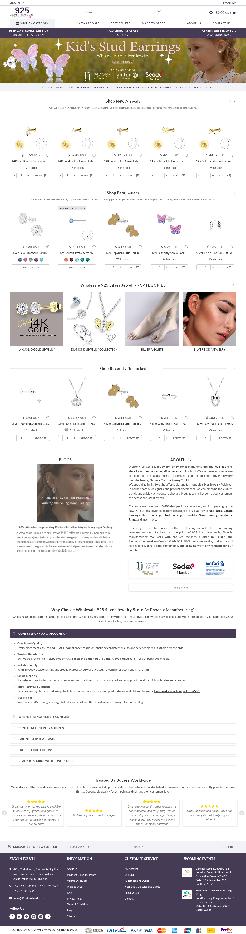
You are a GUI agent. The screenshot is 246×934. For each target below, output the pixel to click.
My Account (229, 2)
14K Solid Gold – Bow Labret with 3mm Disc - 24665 (215, 161)
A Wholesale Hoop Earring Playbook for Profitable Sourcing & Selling (65, 527)
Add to (39, 175)
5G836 (208, 909)
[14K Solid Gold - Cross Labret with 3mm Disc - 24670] (123, 132)
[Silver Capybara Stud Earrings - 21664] (123, 224)
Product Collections (35, 750)
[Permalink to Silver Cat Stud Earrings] (65, 493)
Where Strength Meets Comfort (44, 716)
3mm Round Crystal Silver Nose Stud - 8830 (77, 253)
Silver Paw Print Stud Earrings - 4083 (31, 253)
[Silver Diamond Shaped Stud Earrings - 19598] (31, 395)
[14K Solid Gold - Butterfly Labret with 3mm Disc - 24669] (169, 132)
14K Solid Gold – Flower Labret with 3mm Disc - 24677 (77, 161)
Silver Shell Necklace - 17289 (77, 423)
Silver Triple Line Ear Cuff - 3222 (215, 253)
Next (115, 518)
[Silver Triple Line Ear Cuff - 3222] (215, 224)
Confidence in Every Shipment (42, 728)
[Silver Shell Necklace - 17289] (77, 395)
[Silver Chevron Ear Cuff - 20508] (169, 395)
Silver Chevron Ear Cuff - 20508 (169, 423)
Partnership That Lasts (36, 738)
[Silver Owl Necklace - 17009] (215, 395)
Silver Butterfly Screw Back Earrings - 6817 (169, 253)
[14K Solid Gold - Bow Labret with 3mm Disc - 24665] (215, 132)
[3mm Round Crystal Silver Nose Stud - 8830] (77, 224)
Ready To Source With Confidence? (45, 761)
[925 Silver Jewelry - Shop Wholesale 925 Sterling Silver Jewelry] (21, 12)
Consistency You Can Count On (42, 633)
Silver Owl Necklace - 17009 (215, 423)
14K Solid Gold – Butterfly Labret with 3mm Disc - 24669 (169, 161)
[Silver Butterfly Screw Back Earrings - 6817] (169, 224)
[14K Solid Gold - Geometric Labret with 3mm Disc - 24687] (31, 132)
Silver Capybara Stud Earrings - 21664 (123, 253)
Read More (181, 587)
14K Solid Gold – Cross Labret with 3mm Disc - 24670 (123, 161)
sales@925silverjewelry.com (29, 898)
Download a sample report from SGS (176, 691)
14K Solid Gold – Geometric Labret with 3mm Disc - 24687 (31, 161)
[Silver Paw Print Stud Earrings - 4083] (31, 224)
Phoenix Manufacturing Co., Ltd (170, 480)
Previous (15, 518)
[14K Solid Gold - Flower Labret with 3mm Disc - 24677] (77, 132)
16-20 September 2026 (216, 905)
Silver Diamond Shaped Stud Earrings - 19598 (31, 423)
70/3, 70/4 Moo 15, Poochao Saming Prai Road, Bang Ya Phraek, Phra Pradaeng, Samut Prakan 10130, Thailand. (35, 874)
